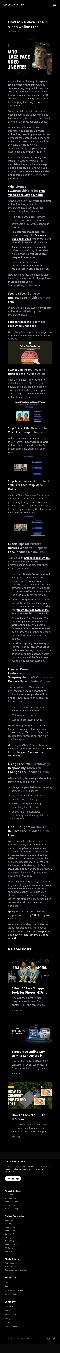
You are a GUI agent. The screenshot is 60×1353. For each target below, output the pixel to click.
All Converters (10, 1220)
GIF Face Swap (10, 1205)
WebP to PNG (10, 1230)
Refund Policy (10, 1314)
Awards (8, 1310)
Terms (7, 1322)
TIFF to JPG (9, 1237)
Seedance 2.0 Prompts (14, 1290)
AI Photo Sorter (11, 1266)
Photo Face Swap (11, 1209)
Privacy (7, 1318)
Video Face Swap (11, 1202)
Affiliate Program (12, 1294)
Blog (6, 1286)
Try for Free (13, 1178)
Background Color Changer (15, 1270)
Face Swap (9, 1195)
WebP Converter (11, 1244)
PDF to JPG (9, 1248)
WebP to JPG (10, 1227)
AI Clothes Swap (11, 1198)
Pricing (7, 1282)
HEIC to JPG (9, 1224)
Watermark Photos (12, 1263)
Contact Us (9, 1306)
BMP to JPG (9, 1234)
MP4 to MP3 (10, 1251)
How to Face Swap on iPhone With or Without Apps (30, 752)
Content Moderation (13, 1326)
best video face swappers (34, 931)
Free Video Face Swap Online (27, 193)
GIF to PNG (9, 1241)
